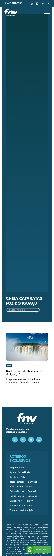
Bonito (29, 486)
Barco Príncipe (17, 481)
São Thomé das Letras (21, 505)
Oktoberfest (16, 500)
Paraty (29, 500)
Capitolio (32, 491)
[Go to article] (27, 346)
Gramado (32, 496)
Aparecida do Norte (20, 472)
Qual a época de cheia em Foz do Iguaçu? (24, 372)
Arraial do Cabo (18, 477)
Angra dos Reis (17, 467)
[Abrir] (47, 12)
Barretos (32, 481)
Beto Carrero (16, 486)
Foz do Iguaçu (17, 496)
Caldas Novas (17, 491)
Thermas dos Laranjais (21, 510)
